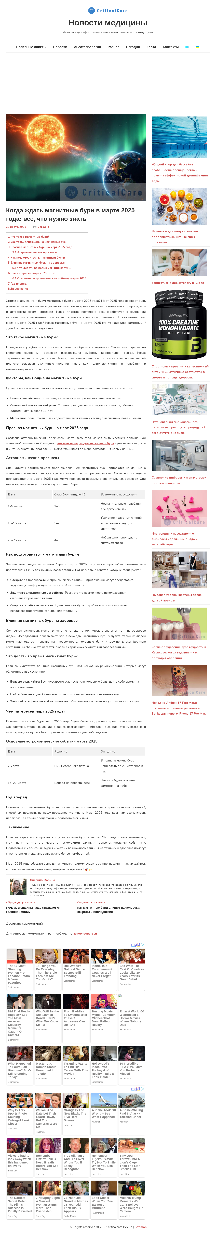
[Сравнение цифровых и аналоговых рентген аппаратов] (179, 457)
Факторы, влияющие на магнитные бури (37, 242)
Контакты (171, 47)
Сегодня (133, 47)
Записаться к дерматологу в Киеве (178, 283)
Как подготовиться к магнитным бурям (36, 258)
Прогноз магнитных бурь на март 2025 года (40, 247)
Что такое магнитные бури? (28, 237)
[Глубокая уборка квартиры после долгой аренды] (179, 572)
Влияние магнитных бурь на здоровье (36, 263)
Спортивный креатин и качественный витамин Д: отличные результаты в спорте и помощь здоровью (180, 371)
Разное (113, 47)
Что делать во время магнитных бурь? (42, 268)
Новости (60, 47)
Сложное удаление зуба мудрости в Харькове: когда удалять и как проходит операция (179, 652)
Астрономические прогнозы (34, 252)
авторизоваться (85, 933)
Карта (151, 47)
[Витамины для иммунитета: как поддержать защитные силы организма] (179, 208)
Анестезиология (87, 47)
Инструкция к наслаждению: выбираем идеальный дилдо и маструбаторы (175, 539)
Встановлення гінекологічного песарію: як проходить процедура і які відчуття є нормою (178, 427)
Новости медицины (108, 22)
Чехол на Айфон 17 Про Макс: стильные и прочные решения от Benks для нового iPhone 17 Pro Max (179, 708)
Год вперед (17, 284)
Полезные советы (31, 47)
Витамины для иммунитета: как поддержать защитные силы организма (175, 236)
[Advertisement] (108, 82)
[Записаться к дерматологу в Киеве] (179, 264)
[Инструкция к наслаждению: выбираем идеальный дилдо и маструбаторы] (179, 510)
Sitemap (141, 1227)
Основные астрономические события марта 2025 (49, 278)
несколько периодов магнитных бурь (85, 443)
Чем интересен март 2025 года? (32, 273)
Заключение (18, 289)
